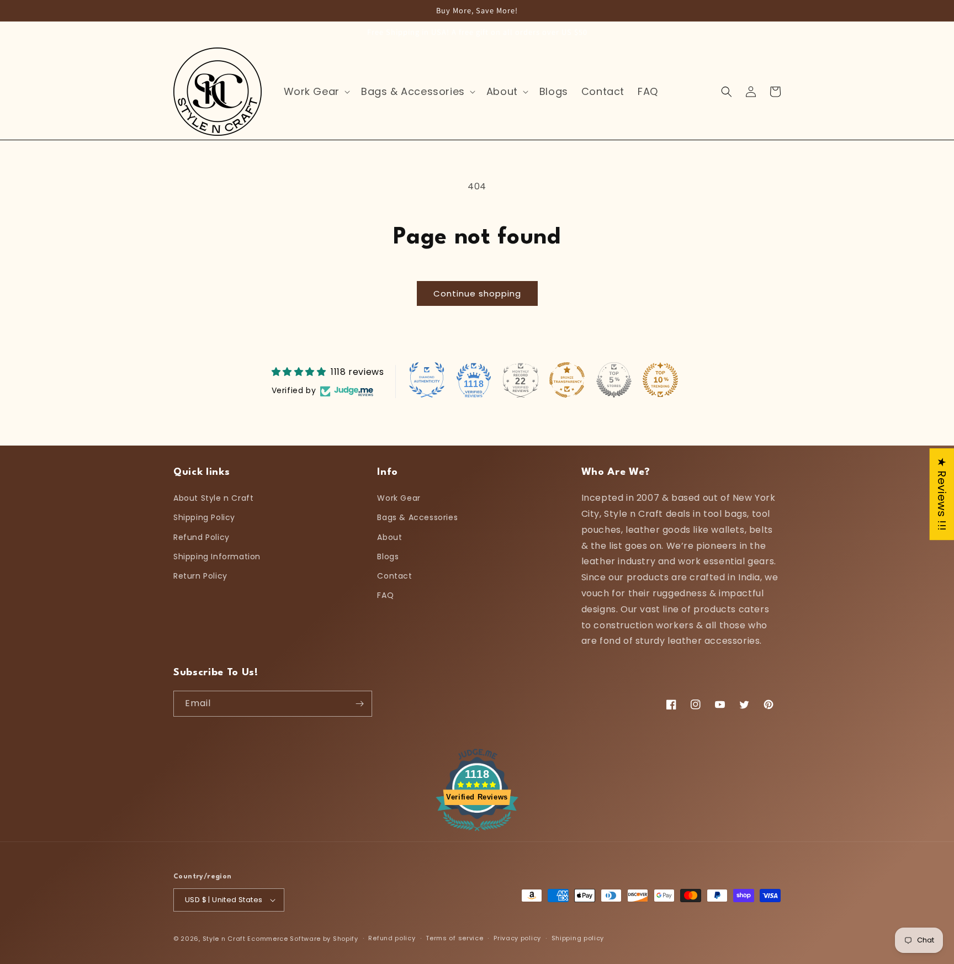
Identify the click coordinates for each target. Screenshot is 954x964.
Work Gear (398, 498)
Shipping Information (217, 556)
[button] (315, 91)
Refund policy (391, 938)
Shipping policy (578, 938)
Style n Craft (224, 938)
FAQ (385, 595)
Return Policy (200, 575)
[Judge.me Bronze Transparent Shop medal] (567, 380)
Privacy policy (517, 938)
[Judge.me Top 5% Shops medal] (614, 380)
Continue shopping (477, 293)
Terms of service (454, 938)
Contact (394, 575)
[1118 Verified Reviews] (477, 833)
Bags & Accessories (417, 517)
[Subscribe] (359, 704)
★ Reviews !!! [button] (942, 494)
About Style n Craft (213, 498)
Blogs (388, 556)
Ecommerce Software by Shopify (302, 938)
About (389, 537)
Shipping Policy (204, 517)
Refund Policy (201, 537)
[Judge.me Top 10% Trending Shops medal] (660, 380)
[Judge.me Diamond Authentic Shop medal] (426, 380)
